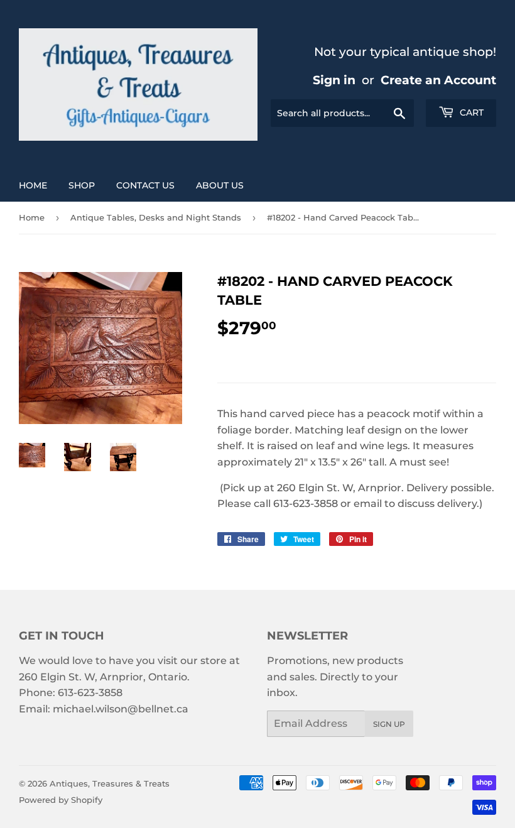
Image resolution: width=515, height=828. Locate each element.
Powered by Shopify (60, 800)
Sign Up (389, 724)
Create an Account (438, 79)
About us (220, 185)
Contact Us (145, 185)
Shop (81, 185)
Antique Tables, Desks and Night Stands (155, 217)
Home (33, 185)
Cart (470, 112)
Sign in (334, 79)
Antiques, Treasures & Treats (110, 783)
